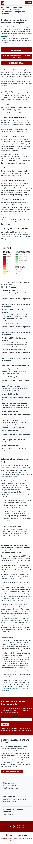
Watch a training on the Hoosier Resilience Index (17, 49)
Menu (29, 2)
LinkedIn (22, 826)
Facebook (14, 826)
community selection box (14, 83)
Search (5, 724)
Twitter (10, 826)
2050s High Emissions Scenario (14, 136)
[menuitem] (16, 109)
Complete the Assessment (12, 771)
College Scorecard (12, 838)
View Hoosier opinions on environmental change (16, 63)
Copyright (6, 841)
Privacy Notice (28, 838)
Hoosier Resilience (13, 11)
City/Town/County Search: (9, 717)
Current (6, 104)
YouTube (18, 826)
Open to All (21, 838)
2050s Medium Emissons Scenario (14, 180)
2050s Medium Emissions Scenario (15, 117)
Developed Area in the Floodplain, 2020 (16, 229)
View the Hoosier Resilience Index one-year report (16, 56)
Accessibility (4, 838)
